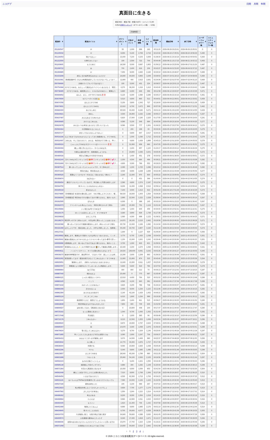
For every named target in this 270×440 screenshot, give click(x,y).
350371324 (59, 171)
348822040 (59, 300)
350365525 (59, 175)
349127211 (59, 232)
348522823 (59, 388)
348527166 (59, 384)
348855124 (59, 296)
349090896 (59, 243)
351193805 (59, 64)
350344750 (59, 186)
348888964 (59, 270)
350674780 (59, 103)
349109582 (59, 236)
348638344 (59, 346)
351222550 (59, 61)
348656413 (59, 338)
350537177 (59, 133)
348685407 (59, 327)
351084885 (59, 72)
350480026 (59, 156)
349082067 (59, 247)
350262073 (59, 205)
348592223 (59, 361)
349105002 (59, 239)
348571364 (59, 369)
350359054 (59, 182)
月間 (256, 4)
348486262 (59, 395)
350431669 (59, 163)
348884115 (59, 277)
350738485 (59, 91)
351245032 (59, 53)
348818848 (59, 304)
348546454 (59, 376)
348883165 (59, 281)
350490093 (59, 148)
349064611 (59, 251)
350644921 (59, 114)
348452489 (59, 407)
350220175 (59, 213)
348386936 (59, 422)
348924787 (59, 266)
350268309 (59, 198)
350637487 (59, 118)
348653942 (59, 342)
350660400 (59, 110)
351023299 (59, 76)
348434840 (59, 411)
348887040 (59, 274)
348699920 (59, 323)
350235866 (59, 209)
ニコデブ (7, 4)
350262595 (59, 201)
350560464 (59, 129)
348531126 (59, 380)
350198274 (59, 220)
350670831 (59, 106)
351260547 (59, 49)
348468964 (59, 399)
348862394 (59, 293)
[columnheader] (59, 41)
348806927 (59, 308)
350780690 (59, 84)
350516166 (59, 137)
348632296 (59, 350)
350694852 (59, 95)
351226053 (59, 57)
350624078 (59, 125)
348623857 (59, 354)
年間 (263, 4)
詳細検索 (135, 32)
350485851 (59, 152)
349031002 (59, 258)
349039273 (59, 255)
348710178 (59, 319)
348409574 (59, 418)
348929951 (59, 262)
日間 (249, 4)
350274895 (59, 194)
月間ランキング (126, 25)
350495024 (59, 144)
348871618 (59, 285)
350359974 (59, 179)
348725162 (59, 312)
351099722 (59, 68)
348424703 (59, 414)
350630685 (59, 122)
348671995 (59, 334)
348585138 (59, 365)
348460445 (59, 403)
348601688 (59, 357)
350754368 (59, 87)
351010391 (59, 80)
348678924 (59, 331)
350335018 (59, 190)
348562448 (59, 373)
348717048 (59, 315)
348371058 (59, 426)
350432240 (59, 160)
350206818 (59, 217)
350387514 (59, 167)
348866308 (59, 289)
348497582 (59, 392)
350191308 (59, 228)
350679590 (59, 99)
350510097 (59, 141)
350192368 (59, 224)
